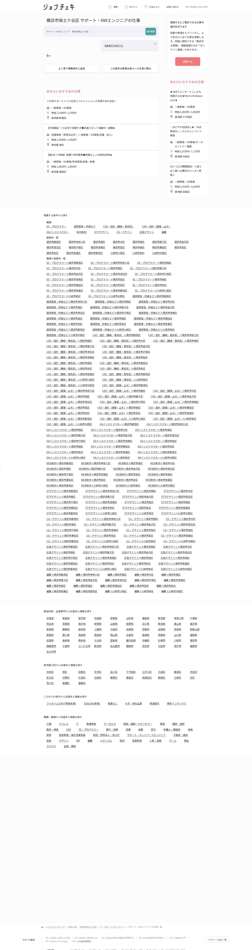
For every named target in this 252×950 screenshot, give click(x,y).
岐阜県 (82, 629)
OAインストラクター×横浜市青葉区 (110, 452)
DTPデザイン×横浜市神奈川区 (102, 491)
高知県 (82, 635)
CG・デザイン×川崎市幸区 (141, 541)
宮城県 (113, 618)
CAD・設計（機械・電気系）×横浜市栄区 (69, 368)
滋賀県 (161, 629)
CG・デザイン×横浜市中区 (180, 519)
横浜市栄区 (180, 247)
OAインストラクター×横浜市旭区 (158, 441)
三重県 (97, 629)
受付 (153, 729)
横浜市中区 (119, 241)
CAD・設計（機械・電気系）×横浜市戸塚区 (126, 352)
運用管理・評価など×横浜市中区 (157, 301)
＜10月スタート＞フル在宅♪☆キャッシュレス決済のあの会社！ (82, 109)
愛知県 (50, 629)
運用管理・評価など (84, 226)
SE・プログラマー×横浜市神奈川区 (110, 262)
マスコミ (51, 746)
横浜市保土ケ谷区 (88, 926)
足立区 (50, 677)
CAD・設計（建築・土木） (156, 226)
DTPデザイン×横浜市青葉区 (174, 507)
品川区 (113, 672)
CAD (68, 729)
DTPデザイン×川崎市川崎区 (101, 513)
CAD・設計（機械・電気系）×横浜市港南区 (70, 357)
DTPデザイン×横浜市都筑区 (62, 513)
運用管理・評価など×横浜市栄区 (64, 324)
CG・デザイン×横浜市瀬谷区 (62, 535)
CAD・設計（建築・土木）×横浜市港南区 (176, 402)
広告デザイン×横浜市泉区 (136, 563)
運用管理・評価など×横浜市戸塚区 (112, 312)
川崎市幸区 (139, 253)
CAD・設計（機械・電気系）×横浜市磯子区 (70, 346)
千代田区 (131, 672)
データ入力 (110, 724)
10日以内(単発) (92, 703)
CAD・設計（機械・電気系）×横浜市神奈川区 (173, 335)
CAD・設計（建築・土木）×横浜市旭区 (68, 407)
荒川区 (50, 683)
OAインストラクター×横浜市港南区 (112, 441)
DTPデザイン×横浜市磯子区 (99, 496)
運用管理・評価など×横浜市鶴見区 (152, 296)
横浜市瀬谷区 (159, 247)
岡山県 (113, 635)
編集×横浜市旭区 (56, 585)
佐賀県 (50, 640)
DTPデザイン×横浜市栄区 (100, 507)
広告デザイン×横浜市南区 (60, 552)
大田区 (161, 672)
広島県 (129, 635)
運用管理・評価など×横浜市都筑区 (65, 329)
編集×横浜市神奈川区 (88, 574)
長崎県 (66, 640)
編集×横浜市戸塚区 (145, 580)
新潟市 (97, 646)
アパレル (64, 724)
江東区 (177, 677)
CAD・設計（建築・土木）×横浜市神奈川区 (70, 390)
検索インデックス (176, 703)
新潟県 (161, 623)
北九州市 (51, 651)
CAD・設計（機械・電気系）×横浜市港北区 (70, 352)
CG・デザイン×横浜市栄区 (101, 535)
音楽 (48, 740)
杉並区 (82, 677)
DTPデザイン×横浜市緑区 (175, 502)
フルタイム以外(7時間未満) (61, 703)
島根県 (145, 635)
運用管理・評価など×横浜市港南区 (158, 312)
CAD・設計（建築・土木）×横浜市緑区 (119, 407)
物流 (122, 740)
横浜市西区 (99, 241)
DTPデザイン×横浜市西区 (141, 491)
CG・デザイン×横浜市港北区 (179, 524)
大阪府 (113, 629)
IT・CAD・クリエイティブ (112, 926)
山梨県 (113, 623)
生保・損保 (70, 746)
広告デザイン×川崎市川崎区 (101, 569)
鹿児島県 (131, 640)
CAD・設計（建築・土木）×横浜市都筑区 (69, 418)
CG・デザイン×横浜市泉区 (138, 535)
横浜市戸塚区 (76, 247)
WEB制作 (81, 232)
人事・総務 (155, 740)
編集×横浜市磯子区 (57, 580)
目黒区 (82, 672)
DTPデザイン (101, 232)
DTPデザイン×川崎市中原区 (177, 513)
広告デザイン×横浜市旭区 (138, 557)
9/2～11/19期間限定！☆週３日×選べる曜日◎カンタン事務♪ (186, 179)
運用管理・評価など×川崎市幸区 (157, 329)
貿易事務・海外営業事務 (72, 735)
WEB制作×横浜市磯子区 (92, 468)
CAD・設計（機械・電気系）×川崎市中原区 (70, 385)
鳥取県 (161, 635)
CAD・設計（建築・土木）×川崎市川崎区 (122, 418)
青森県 (66, 618)
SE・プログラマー (56, 226)
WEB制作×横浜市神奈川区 (95, 463)
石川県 (145, 623)
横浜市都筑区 (95, 253)
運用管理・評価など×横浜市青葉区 (153, 324)
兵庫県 (129, 629)
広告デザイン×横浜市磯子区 (98, 552)
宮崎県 (113, 640)
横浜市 (193, 640)
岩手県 (82, 618)
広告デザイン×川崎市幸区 (138, 569)
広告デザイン (147, 232)
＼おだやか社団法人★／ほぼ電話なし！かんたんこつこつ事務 (186, 141)
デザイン (64, 740)
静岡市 (129, 646)
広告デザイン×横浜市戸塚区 (62, 557)
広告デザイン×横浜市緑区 (175, 557)
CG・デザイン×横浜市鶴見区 (62, 519)
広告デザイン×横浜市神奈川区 (102, 546)
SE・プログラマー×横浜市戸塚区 (153, 274)
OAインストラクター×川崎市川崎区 (66, 457)
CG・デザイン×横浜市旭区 (141, 530)
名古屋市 (115, 646)
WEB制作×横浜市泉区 (125, 480)
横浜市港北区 (53, 247)
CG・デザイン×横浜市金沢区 (140, 524)
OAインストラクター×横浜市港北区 (159, 435)
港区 (64, 672)
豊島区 (129, 677)
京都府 (145, 629)
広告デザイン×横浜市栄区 (99, 563)
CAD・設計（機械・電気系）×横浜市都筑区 (126, 374)
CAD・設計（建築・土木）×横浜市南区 (68, 396)
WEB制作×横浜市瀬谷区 (59, 480)
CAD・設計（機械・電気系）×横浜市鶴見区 (117, 335)
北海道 (50, 618)
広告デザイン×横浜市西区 (141, 546)
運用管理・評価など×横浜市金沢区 (155, 307)
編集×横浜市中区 (144, 574)
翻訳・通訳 (178, 724)
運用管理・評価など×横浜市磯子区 (109, 307)
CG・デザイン (124, 232)
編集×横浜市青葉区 (57, 591)
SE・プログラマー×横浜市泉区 (150, 285)
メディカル (106, 740)
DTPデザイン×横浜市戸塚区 (62, 502)
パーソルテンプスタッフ (85, 937)
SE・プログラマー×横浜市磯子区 (148, 268)
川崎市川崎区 (117, 253)
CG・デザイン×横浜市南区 (61, 524)
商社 (186, 740)
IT (77, 724)
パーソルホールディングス (58, 937)
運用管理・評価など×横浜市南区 (64, 307)
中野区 (66, 677)
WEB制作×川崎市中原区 (161, 485)
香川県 (66, 635)
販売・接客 (52, 729)
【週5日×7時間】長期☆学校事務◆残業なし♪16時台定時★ (79, 163)
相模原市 (51, 646)
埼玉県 (50, 623)
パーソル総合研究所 (82, 941)
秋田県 (97, 618)
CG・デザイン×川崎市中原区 (179, 541)
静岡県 (66, 629)
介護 (48, 724)
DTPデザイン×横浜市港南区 (101, 502)
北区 (192, 677)
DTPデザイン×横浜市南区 (60, 496)
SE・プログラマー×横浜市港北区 (109, 274)
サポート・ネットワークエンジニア (146, 735)
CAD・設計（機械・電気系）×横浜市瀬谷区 (124, 363)
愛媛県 (50, 635)
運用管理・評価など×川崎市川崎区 (112, 329)
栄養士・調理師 (171, 729)
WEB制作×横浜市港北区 (161, 468)
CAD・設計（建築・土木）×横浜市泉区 (119, 413)
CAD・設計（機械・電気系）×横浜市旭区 (125, 357)
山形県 (129, 618)
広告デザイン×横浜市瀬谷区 (62, 563)
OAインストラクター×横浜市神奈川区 (167, 424)
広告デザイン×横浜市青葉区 (174, 563)
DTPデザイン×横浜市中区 (178, 491)
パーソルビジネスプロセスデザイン (117, 937)
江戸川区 (147, 672)
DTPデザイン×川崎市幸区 (139, 513)
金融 (190, 729)
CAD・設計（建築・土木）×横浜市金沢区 (173, 396)
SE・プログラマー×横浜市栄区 (108, 285)
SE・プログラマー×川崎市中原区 (106, 296)
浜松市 (145, 646)
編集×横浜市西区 (117, 574)
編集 (164, 232)
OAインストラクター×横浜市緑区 (64, 446)
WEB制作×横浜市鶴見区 (59, 463)
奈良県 (177, 629)
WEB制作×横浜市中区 (162, 463)
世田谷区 (147, 677)
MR (78, 740)
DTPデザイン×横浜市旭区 (139, 502)
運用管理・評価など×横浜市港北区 (65, 312)
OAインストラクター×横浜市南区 (153, 429)
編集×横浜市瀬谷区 (111, 585)
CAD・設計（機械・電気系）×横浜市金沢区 (126, 346)
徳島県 (97, 635)
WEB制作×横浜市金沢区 (126, 468)
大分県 (97, 640)
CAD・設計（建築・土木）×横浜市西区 (123, 390)
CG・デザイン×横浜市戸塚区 (62, 530)
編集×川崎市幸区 (144, 591)
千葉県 (193, 618)
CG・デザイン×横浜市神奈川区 (103, 519)
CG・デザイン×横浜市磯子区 (100, 524)
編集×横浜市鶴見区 (57, 574)
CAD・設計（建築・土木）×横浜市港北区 (69, 402)
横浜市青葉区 (73, 253)
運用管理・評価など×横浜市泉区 (108, 324)
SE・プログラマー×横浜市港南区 (64, 279)
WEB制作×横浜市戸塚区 (59, 474)
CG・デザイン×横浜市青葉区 (177, 535)
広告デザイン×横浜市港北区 (176, 552)
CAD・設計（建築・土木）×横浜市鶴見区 (125, 385)
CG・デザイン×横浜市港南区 (102, 530)
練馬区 (113, 677)
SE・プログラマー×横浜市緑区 (150, 279)
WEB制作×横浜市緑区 (160, 474)
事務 (162, 724)
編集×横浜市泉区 (166, 585)
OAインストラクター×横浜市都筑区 (157, 452)
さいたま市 (84, 646)
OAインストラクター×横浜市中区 (109, 429)
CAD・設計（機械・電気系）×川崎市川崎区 (70, 379)
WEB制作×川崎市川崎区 (94, 485)
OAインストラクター (57, 232)
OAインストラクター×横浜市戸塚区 (66, 441)
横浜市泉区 (52, 253)
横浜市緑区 (139, 247)
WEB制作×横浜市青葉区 (159, 480)
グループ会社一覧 (218, 939)
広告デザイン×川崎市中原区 (176, 569)
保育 (48, 735)
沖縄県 (145, 640)
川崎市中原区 (159, 253)
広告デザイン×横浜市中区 (177, 546)
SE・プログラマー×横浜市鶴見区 (64, 262)
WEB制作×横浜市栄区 (93, 480)
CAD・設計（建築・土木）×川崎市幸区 (174, 418)
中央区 (50, 672)
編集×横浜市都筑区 (86, 591)
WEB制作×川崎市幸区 (128, 485)
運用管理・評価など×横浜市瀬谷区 (153, 318)
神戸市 (177, 646)
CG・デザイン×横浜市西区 (143, 519)
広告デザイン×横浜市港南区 (101, 557)
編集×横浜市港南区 (174, 580)
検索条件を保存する (114, 45)
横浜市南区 (139, 241)
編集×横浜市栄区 (139, 585)
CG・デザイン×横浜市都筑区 (62, 541)
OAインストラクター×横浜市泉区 (64, 452)
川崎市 (177, 640)
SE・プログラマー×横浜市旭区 (108, 279)
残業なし (112, 703)
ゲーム (172, 740)
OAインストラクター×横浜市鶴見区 (119, 424)
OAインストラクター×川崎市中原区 (157, 457)
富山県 (177, 623)
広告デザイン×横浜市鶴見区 (62, 546)
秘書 (140, 729)
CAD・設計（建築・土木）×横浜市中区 (174, 390)
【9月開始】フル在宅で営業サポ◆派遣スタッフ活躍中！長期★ (81, 136)
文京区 (97, 672)
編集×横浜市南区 (171, 574)
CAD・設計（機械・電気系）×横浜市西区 (69, 340)
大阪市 (161, 646)
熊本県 (82, 640)
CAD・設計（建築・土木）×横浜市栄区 (68, 413)
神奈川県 (179, 618)
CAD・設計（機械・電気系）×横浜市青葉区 (70, 374)
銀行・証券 (112, 729)
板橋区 (66, 683)
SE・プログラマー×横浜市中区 (63, 268)
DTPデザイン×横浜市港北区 (177, 496)
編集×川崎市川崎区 (116, 591)
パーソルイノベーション (57, 941)
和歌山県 (195, 629)
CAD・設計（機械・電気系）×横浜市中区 (122, 340)
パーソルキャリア (177, 937)
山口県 (177, 635)
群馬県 (97, 623)
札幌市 (161, 640)
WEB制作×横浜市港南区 (94, 474)
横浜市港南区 (98, 247)
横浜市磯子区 (159, 241)
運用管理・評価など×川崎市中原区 (65, 335)
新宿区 (161, 677)
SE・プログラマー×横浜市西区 (154, 262)
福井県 (193, 623)
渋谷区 (193, 672)
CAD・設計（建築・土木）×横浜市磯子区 (120, 396)
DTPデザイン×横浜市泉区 (136, 507)
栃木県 (82, 623)
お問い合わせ (172, 6)
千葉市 (66, 646)
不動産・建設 (180, 735)
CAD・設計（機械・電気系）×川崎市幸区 (125, 379)
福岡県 (193, 635)
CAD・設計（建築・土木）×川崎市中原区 (69, 424)
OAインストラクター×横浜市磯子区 (66, 435)
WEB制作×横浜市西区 (130, 463)
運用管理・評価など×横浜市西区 (113, 301)
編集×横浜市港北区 (116, 580)
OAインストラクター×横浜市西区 (64, 429)
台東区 (97, 677)
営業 (128, 729)
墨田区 (177, 672)
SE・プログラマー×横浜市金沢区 (64, 274)
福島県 (145, 618)
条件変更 (151, 31)
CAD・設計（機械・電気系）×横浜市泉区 (122, 368)
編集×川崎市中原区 (172, 591)
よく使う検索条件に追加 (71, 68)
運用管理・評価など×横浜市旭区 (64, 318)
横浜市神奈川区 (77, 241)
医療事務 (91, 724)
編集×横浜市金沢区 (86, 580)
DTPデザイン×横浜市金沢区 (138, 496)
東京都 (161, 618)
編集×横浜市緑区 (83, 585)
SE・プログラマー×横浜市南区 (105, 268)
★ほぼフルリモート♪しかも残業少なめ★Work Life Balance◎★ (186, 104)
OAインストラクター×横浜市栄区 (156, 446)
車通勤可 (154, 703)
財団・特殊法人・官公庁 (106, 735)
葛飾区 (82, 683)
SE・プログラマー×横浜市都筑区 (109, 290)
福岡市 (193, 646)
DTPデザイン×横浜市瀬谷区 (62, 507)
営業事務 (137, 740)
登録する (188, 61)
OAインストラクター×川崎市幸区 (111, 457)
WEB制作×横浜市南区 (58, 468)
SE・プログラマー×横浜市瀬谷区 (64, 285)
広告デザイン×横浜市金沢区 (137, 552)
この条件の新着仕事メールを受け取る (130, 68)
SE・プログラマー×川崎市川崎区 (153, 290)
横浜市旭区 (119, 247)
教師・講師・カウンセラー (137, 724)
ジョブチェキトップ (55, 926)
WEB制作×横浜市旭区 (128, 474)
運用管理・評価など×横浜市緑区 (108, 318)
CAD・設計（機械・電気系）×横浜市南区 (176, 340)
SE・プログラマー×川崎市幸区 (63, 296)
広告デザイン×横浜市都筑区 (62, 569)
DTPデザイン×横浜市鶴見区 (62, 491)
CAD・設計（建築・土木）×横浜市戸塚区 (122, 402)
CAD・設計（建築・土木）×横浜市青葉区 (171, 413)
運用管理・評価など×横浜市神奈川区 (66, 301)
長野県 (129, 623)
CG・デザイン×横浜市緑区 (178, 530)
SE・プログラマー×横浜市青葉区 (64, 290)
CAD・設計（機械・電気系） (118, 226)
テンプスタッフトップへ (197, 6)
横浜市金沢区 (181, 241)
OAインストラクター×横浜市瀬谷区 (110, 446)
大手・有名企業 (133, 703)
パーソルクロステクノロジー (152, 937)
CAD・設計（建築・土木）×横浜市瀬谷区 (171, 407)
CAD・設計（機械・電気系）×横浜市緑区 (69, 363)
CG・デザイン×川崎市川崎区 (102, 541)
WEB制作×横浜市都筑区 (59, 485)
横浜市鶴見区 (53, 241)
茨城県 (66, 623)
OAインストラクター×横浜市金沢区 (112, 435)
